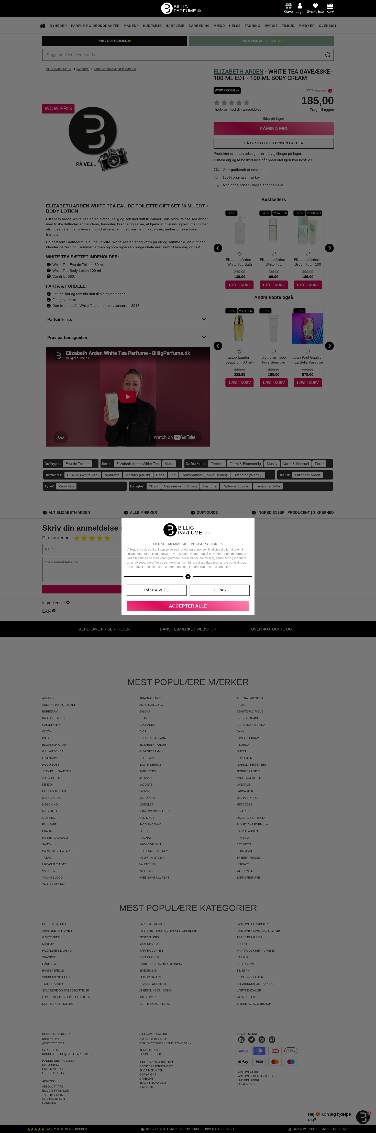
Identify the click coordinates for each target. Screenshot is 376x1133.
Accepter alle (188, 606)
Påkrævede (156, 590)
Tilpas (219, 590)
